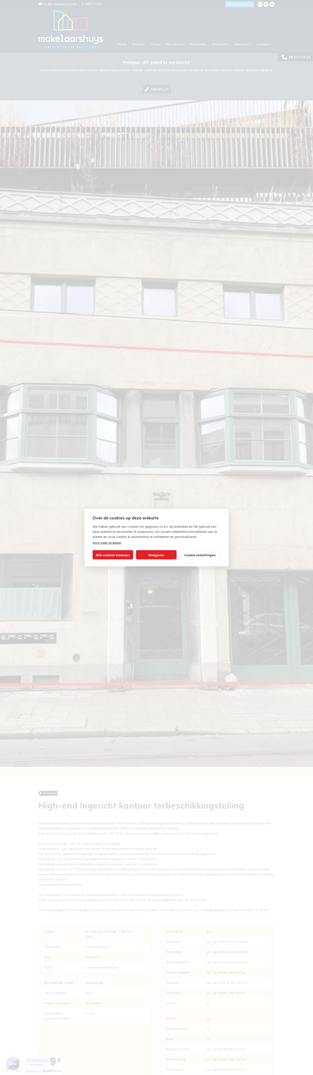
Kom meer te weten (107, 542)
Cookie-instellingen (200, 555)
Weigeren (156, 555)
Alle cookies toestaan (113, 555)
